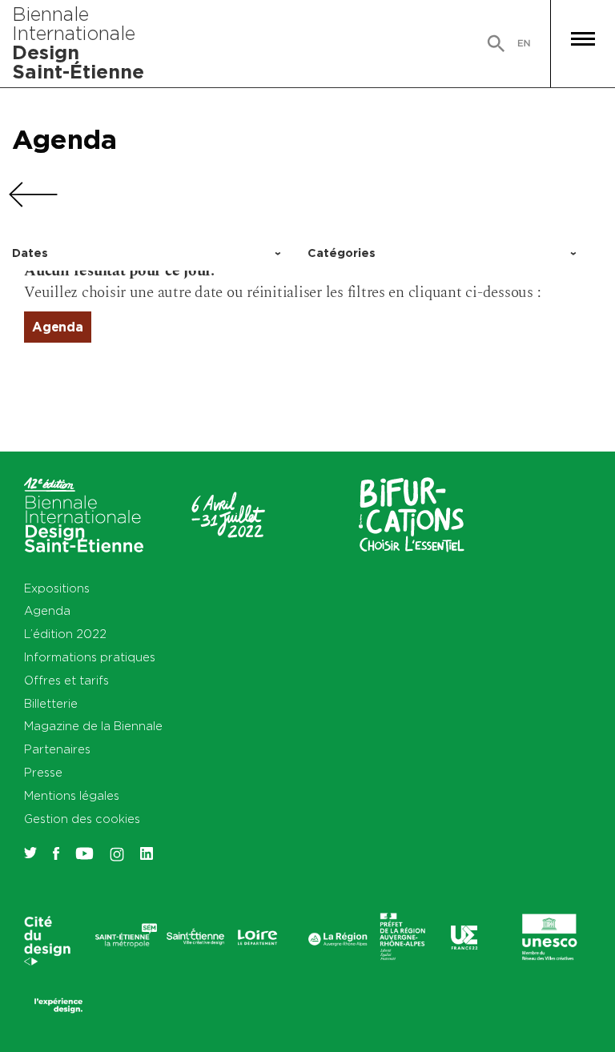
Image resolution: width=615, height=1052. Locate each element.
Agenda (64, 139)
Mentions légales (71, 795)
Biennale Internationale (78, 42)
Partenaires (57, 749)
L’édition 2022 (65, 634)
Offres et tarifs (66, 680)
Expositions (57, 588)
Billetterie (51, 703)
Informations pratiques (89, 657)
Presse (43, 772)
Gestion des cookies (82, 819)
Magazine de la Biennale (93, 726)
